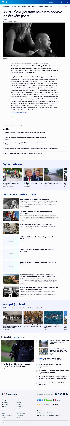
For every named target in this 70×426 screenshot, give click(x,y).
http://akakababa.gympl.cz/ (19, 112)
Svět (29, 6)
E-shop (4, 413)
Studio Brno (19, 404)
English (12, 423)
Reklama (19, 402)
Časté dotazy (20, 415)
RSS (67, 423)
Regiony (34, 6)
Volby (19, 6)
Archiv (13, 120)
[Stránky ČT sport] (48, 400)
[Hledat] (61, 2)
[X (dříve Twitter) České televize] (64, 394)
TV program (5, 400)
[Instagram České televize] (56, 394)
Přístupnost (27, 423)
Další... (52, 6)
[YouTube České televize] (61, 394)
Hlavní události (6, 6)
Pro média (19, 400)
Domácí (24, 6)
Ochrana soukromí (19, 423)
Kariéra (18, 411)
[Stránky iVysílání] (57, 400)
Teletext (4, 406)
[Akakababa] (34, 40)
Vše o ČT (4, 417)
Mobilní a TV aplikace (7, 415)
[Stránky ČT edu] (55, 404)
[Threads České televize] (67, 394)
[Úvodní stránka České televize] (10, 394)
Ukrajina (14, 6)
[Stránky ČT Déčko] (39, 404)
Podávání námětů (21, 413)
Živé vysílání (5, 402)
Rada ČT (18, 408)
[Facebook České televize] (58, 394)
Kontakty (19, 417)
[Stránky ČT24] (40, 400)
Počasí (47, 6)
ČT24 (18, 120)
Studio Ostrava (20, 406)
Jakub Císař (5, 19)
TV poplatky (5, 404)
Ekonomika (40, 6)
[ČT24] (4, 2)
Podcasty (4, 408)
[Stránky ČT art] (47, 404)
